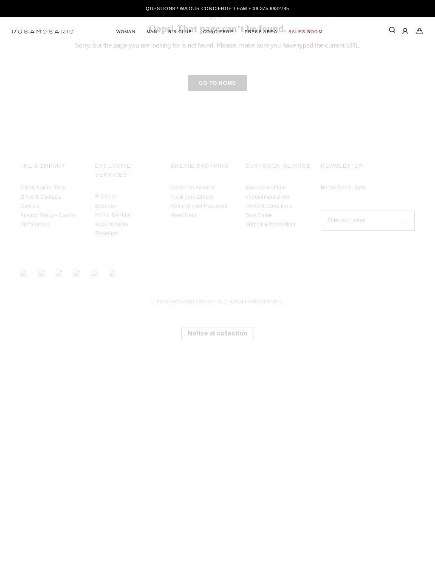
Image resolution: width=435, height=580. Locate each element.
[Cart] (419, 32)
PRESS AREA (261, 31)
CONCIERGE (218, 31)
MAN (152, 31)
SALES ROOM (305, 31)
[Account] (405, 32)
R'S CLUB (180, 31)
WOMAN (126, 31)
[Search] (392, 31)
